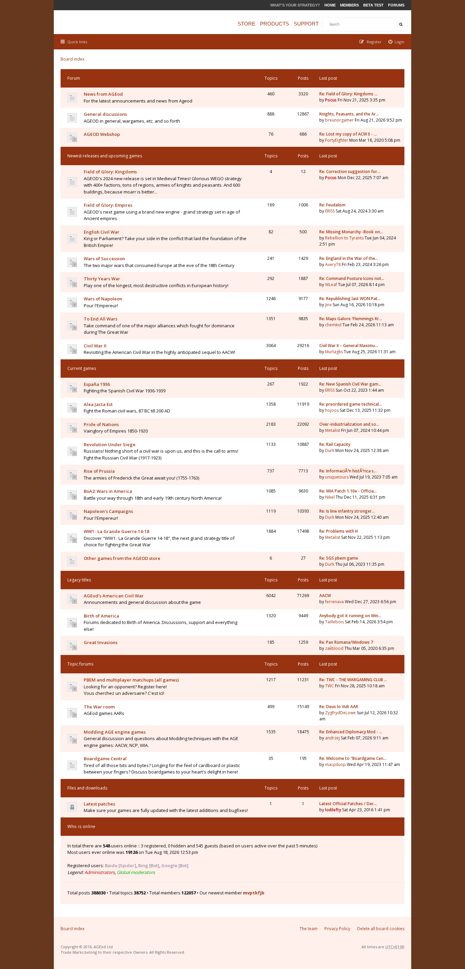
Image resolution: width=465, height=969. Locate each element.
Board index (72, 59)
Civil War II (95, 346)
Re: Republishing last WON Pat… (350, 298)
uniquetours (337, 477)
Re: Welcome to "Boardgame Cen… (352, 758)
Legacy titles (79, 580)
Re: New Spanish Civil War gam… (350, 384)
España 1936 (97, 384)
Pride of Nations (101, 424)
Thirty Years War (102, 279)
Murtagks (334, 352)
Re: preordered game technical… (350, 404)
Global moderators (136, 872)
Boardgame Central (105, 758)
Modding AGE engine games (115, 732)
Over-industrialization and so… (349, 424)
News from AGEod (103, 94)
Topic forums (80, 664)
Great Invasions (100, 642)
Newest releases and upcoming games (104, 156)
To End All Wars (100, 319)
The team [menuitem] (309, 929)
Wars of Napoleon (103, 299)
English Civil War (101, 232)
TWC (329, 686)
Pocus (331, 100)
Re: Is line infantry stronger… (347, 511)
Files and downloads (87, 788)
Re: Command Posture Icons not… (351, 278)
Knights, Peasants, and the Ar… (349, 114)
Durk (329, 450)
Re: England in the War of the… (348, 258)
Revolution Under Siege (109, 444)
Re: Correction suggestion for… (349, 171)
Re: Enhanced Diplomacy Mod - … (350, 732)
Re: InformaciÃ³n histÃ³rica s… (348, 471)
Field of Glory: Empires (108, 205)
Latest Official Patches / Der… (348, 804)
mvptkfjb (253, 893)
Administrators (99, 872)
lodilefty (333, 810)
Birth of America (101, 616)
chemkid (333, 325)
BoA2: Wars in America (108, 491)
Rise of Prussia (99, 471)
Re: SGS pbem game (338, 558)
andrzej (332, 738)
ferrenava (334, 602)
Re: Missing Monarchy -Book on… (351, 232)
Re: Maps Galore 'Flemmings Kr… (350, 319)
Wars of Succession (104, 258)
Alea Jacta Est (98, 404)
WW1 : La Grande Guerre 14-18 (116, 531)
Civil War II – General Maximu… (348, 345)
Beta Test (373, 5)
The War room (99, 707)
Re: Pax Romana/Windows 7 (346, 642)
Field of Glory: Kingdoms (110, 172)
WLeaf (331, 284)
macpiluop (335, 764)
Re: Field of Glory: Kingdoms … (348, 94)
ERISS (330, 211)
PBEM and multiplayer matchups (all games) (131, 680)
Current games (81, 368)
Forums (396, 5)
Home (330, 5)
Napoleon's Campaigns (108, 511)
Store (246, 24)
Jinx (328, 305)
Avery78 (333, 264)
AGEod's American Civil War (114, 596)
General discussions (105, 114)
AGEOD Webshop (102, 134)
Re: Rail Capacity (334, 444)
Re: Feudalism (332, 205)
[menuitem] (396, 41)
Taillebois (334, 622)
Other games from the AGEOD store (122, 558)
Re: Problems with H (338, 531)
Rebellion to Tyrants (344, 238)
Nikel (330, 497)
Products (274, 24)
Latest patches (99, 804)
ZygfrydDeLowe (340, 713)
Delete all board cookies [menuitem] (380, 929)
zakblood (334, 648)
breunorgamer (339, 120)
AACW (325, 595)
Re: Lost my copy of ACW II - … (348, 134)
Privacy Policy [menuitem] (337, 929)
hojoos (332, 410)
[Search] (400, 24)
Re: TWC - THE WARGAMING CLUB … (353, 680)
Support (306, 24)
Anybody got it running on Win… (350, 616)
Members (349, 5)
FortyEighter (336, 140)
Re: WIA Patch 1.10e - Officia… (348, 491)
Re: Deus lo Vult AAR (338, 706)
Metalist (332, 430)
